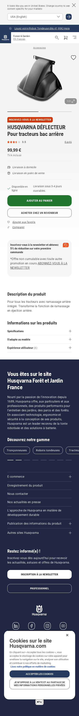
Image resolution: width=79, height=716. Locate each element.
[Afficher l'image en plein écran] (39, 79)
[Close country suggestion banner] (74, 5)
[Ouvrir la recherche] (57, 37)
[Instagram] (47, 626)
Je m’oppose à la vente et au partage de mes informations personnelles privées (39, 684)
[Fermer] (67, 635)
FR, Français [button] (19, 39)
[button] (73, 58)
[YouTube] (63, 626)
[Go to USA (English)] (69, 17)
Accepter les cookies (39, 674)
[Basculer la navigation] (74, 37)
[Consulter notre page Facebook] (31, 626)
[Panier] (65, 37)
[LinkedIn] (15, 626)
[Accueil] (5, 37)
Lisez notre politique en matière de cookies (32, 666)
